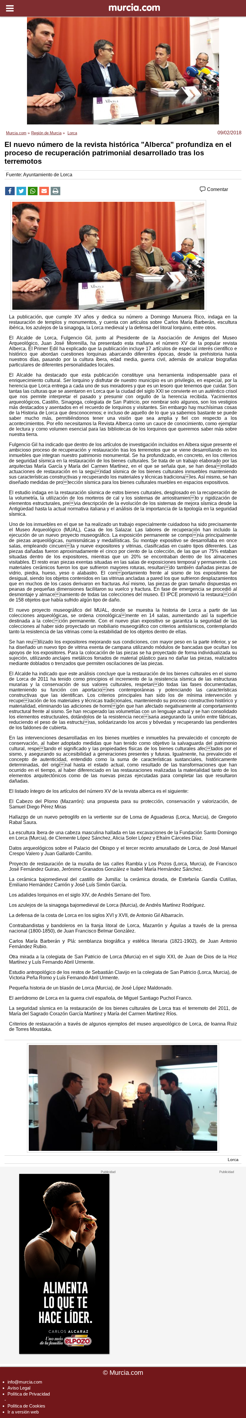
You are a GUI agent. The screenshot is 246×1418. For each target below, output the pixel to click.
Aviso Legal (19, 1387)
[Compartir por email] (44, 191)
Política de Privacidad (29, 1393)
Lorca (233, 1159)
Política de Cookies (26, 1405)
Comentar (217, 189)
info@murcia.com (25, 1381)
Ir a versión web (23, 1411)
